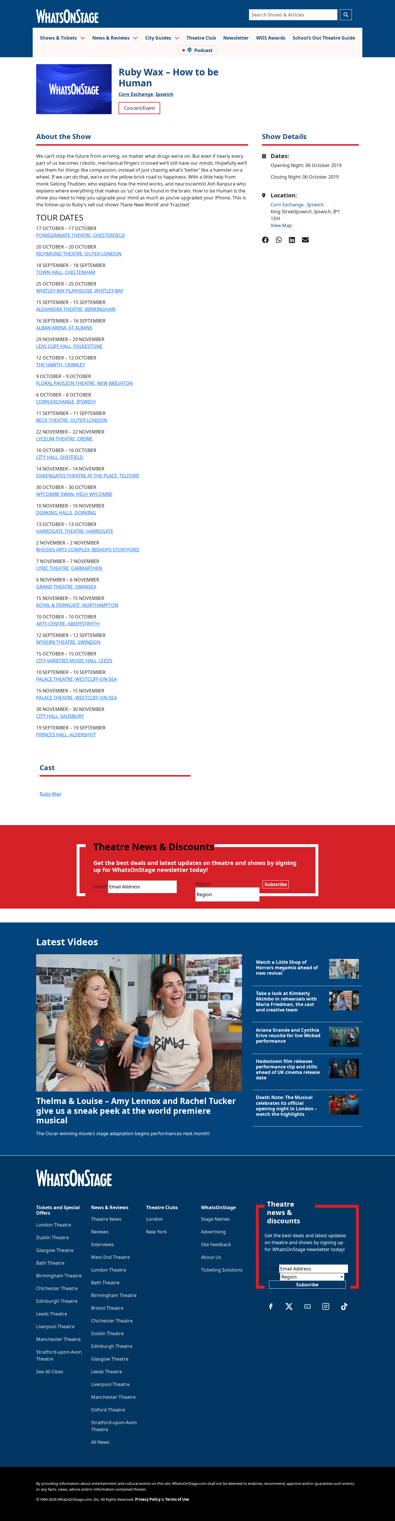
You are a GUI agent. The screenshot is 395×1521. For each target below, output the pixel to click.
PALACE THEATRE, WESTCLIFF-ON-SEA (76, 679)
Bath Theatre (50, 1263)
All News (100, 1442)
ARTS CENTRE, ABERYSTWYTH (68, 623)
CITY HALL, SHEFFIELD (59, 457)
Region (203, 884)
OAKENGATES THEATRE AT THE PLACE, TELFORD (87, 476)
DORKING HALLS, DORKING (66, 513)
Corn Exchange (288, 204)
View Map (281, 225)
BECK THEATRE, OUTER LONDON (71, 420)
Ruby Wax (50, 794)
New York (156, 1232)
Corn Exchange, (136, 94)
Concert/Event (139, 108)
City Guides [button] (158, 38)
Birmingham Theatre (59, 1275)
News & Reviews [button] (111, 38)
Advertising (213, 1232)
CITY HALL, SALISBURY (60, 716)
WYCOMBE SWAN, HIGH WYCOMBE (74, 494)
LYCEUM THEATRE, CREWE (64, 439)
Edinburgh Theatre (56, 1301)
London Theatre (53, 1225)
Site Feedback (216, 1244)
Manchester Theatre (58, 1339)
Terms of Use (177, 1499)
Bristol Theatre (107, 1308)
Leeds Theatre (51, 1314)
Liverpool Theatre (55, 1326)
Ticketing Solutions (222, 1270)
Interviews (102, 1244)
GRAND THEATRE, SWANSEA (66, 586)
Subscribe (276, 884)
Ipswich (164, 94)
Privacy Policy (147, 1499)
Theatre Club (201, 38)
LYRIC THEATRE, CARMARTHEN (69, 568)
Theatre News (106, 1219)
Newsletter (236, 38)
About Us (211, 1257)
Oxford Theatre (108, 1410)
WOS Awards (270, 38)
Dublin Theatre (52, 1237)
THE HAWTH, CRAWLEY (60, 365)
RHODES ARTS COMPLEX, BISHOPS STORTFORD (88, 549)
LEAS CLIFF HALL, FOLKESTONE (69, 346)
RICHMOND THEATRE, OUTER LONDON (78, 254)
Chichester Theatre (57, 1288)
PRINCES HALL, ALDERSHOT (66, 734)
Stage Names (215, 1219)
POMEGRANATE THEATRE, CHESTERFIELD (80, 235)
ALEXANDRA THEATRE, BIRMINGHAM (76, 309)
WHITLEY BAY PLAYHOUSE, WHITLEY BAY (79, 291)
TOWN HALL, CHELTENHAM (65, 272)
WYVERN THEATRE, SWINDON (68, 642)
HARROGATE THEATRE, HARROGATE (74, 531)
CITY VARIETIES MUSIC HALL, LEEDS (74, 660)
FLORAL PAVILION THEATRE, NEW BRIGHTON (84, 383)
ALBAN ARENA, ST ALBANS (64, 328)
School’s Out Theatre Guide (324, 38)
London (154, 1219)
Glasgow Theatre (54, 1250)
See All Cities (49, 1371)
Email (100, 886)
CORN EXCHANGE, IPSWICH (66, 402)
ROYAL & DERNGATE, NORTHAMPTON (77, 605)
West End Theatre (110, 1257)
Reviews (100, 1232)
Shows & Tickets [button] (59, 38)
